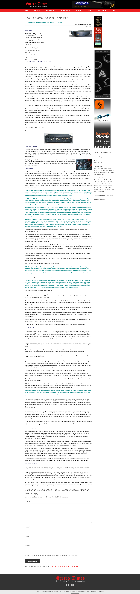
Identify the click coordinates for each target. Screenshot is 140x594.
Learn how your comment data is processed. (65, 566)
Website (27, 546)
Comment (28, 501)
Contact (89, 10)
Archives (37, 10)
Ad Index (78, 10)
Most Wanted (50, 10)
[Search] (114, 10)
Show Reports (102, 10)
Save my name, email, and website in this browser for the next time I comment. (52, 555)
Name (27, 527)
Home (26, 10)
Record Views (65, 10)
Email (27, 536)
